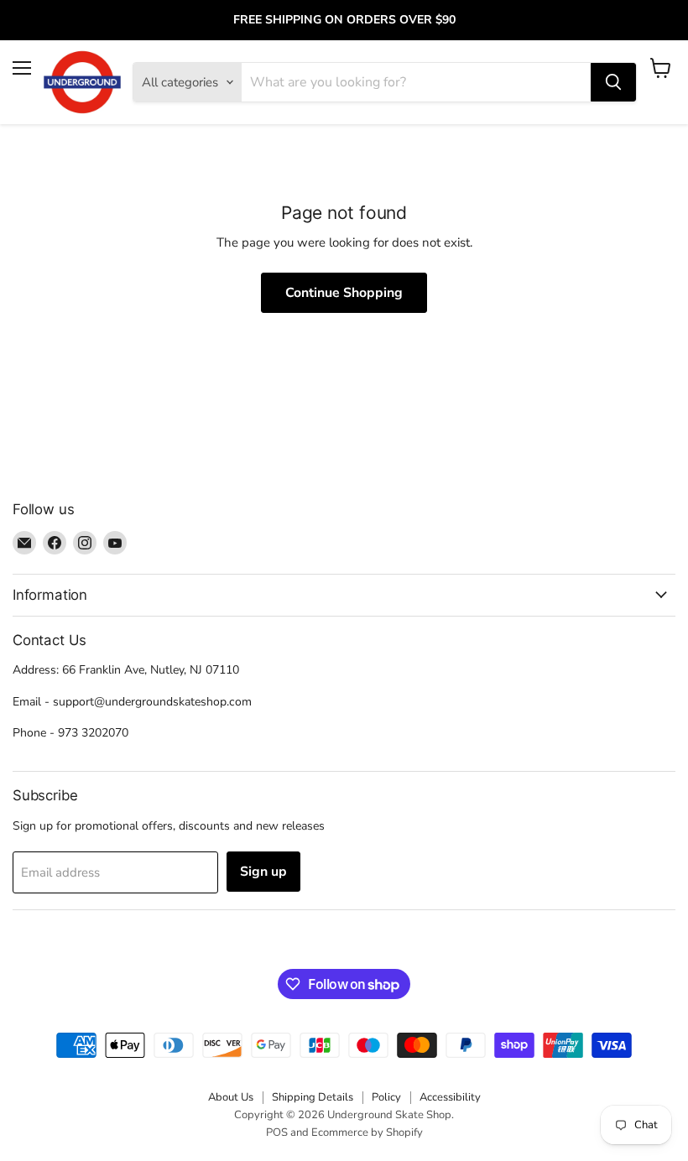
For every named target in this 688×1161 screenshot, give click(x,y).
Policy (386, 1097)
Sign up (263, 871)
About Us (230, 1097)
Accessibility (450, 1097)
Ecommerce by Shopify (367, 1132)
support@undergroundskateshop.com (152, 702)
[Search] (613, 82)
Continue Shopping (344, 293)
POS (277, 1132)
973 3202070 (93, 733)
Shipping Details (312, 1097)
